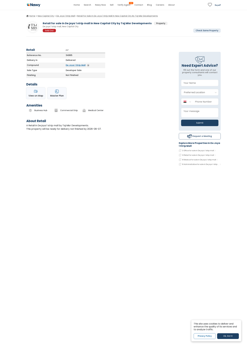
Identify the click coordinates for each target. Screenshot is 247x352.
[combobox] (197, 92)
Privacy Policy (205, 336)
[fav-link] (209, 5)
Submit (199, 122)
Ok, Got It (228, 336)
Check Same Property (207, 30)
